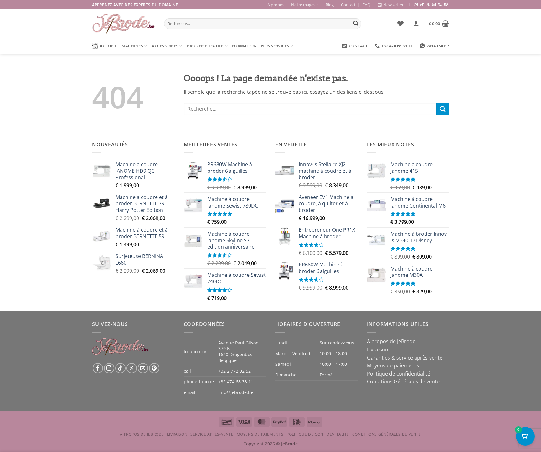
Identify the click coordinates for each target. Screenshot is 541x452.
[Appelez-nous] (440, 5)
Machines (132, 46)
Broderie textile (205, 46)
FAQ (366, 5)
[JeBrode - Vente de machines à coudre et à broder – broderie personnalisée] (123, 24)
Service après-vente (212, 434)
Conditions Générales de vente (403, 381)
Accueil (108, 46)
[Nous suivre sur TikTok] (422, 5)
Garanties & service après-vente (404, 357)
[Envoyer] (355, 23)
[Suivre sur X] (428, 5)
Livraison (377, 349)
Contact (348, 5)
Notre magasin (305, 5)
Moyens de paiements (393, 365)
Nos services (275, 46)
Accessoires (165, 46)
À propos (275, 5)
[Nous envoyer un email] (434, 5)
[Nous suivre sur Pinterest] (446, 5)
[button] (391, 4)
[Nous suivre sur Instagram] (416, 5)
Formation (244, 46)
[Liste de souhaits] (400, 23)
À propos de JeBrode (391, 341)
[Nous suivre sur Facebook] (410, 5)
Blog (330, 5)
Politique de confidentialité (398, 373)
